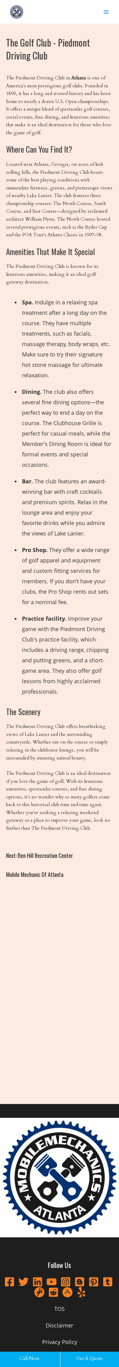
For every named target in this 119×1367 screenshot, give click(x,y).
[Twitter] (23, 1282)
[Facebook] (9, 1282)
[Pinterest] (93, 1282)
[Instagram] (65, 1282)
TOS (59, 1308)
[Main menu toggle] (106, 11)
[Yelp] (81, 1292)
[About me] (67, 1292)
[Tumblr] (108, 1282)
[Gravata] (39, 1292)
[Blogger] (79, 1282)
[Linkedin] (37, 1282)
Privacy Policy (59, 1342)
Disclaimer (59, 1325)
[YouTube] (51, 1282)
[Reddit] (53, 1292)
